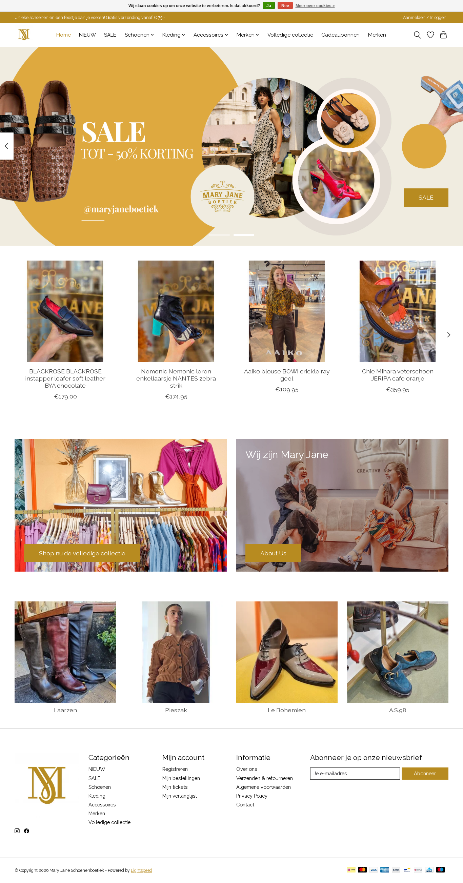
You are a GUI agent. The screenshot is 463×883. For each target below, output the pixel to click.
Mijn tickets (174, 787)
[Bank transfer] (396, 870)
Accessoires (102, 804)
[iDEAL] (351, 870)
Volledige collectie (290, 35)
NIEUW (87, 35)
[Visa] (373, 870)
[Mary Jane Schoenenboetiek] (24, 34)
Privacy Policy (251, 796)
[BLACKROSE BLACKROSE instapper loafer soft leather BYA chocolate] (65, 311)
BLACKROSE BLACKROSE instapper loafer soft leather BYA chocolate (65, 378)
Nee (285, 5)
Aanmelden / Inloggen (424, 17)
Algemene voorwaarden (263, 787)
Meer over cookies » (315, 5)
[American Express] (384, 870)
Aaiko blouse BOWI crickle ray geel (287, 375)
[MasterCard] (362, 870)
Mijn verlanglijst (179, 796)
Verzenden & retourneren (264, 778)
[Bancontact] (407, 870)
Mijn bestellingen (181, 778)
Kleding (96, 796)
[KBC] (429, 870)
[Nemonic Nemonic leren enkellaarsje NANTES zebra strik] (176, 311)
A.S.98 (397, 710)
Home (63, 35)
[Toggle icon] (417, 35)
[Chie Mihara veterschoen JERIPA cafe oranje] (397, 311)
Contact (245, 804)
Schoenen (99, 787)
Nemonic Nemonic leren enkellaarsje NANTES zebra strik (176, 378)
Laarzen (65, 710)
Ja (268, 5)
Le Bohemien (287, 710)
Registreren (175, 769)
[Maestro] (440, 870)
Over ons (246, 769)
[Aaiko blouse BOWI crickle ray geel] (287, 311)
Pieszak (176, 710)
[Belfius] (418, 870)
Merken (377, 35)
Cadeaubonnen (340, 35)
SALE (110, 35)
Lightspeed (141, 870)
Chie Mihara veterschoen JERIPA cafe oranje (398, 375)
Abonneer (425, 773)
